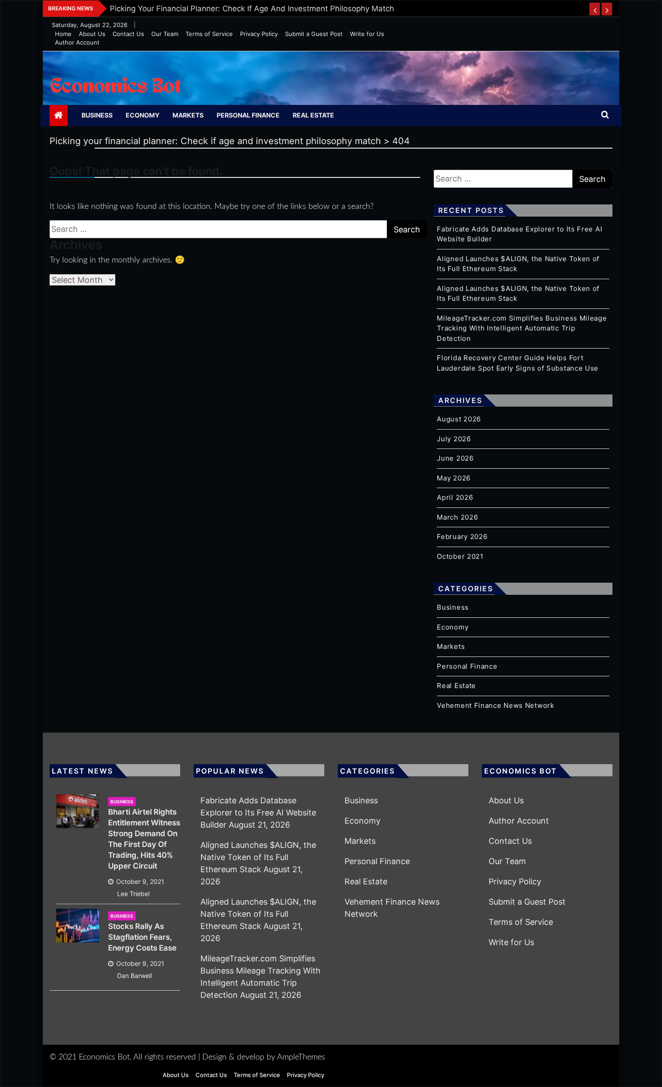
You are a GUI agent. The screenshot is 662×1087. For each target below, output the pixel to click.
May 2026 (454, 478)
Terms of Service (209, 33)
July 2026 (454, 439)
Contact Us (128, 33)
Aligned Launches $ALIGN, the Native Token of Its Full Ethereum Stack (258, 857)
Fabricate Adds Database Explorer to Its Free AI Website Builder (258, 812)
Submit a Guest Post (314, 33)
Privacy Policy (259, 33)
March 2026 (457, 517)
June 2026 (455, 458)
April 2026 (455, 497)
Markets (188, 115)
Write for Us (367, 33)
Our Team (164, 33)
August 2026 (459, 419)
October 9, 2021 (140, 881)
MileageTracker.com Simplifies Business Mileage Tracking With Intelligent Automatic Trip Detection (522, 328)
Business (97, 115)
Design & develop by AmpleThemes (263, 1057)
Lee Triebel (133, 893)
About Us (92, 33)
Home (63, 33)
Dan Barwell (134, 975)
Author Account (77, 42)
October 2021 (460, 556)
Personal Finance (248, 115)
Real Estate (313, 115)
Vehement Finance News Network (495, 705)
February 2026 (462, 536)
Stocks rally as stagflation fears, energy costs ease (142, 937)
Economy (142, 115)
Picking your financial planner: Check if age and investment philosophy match (252, 8)
